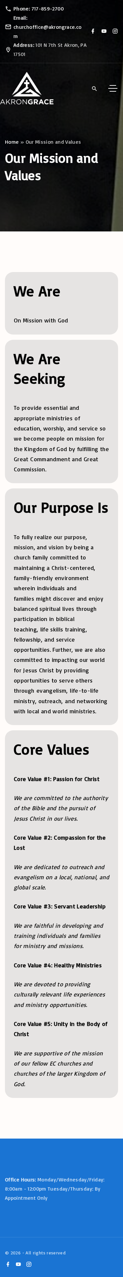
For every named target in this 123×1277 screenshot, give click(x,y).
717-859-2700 (47, 8)
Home (12, 141)
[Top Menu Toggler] (113, 88)
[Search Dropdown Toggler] (94, 89)
